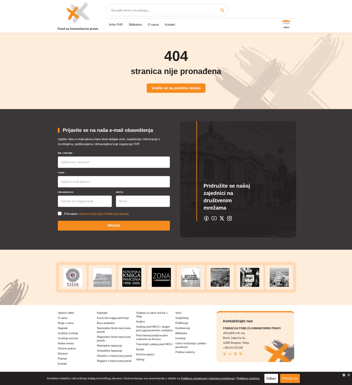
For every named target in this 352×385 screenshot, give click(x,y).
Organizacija (65, 192)
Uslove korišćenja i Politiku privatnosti (103, 213)
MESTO (119, 192)
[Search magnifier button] (222, 10)
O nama (153, 24)
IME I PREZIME (66, 153)
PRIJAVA (114, 225)
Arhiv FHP (116, 24)
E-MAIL (62, 173)
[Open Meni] (286, 24)
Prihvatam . (96, 213)
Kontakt (170, 24)
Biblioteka (135, 24)
